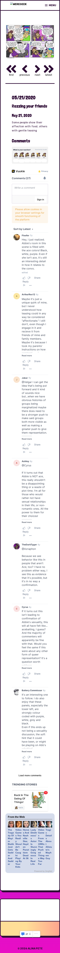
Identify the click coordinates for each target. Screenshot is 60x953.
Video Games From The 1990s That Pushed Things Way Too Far (41, 847)
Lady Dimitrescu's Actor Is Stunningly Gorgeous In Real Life (34, 847)
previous (25, 74)
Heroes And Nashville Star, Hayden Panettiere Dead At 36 (26, 844)
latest (48, 74)
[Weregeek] (18, 5)
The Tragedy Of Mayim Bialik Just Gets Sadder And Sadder (11, 847)
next (37, 74)
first (11, 74)
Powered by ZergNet (43, 871)
